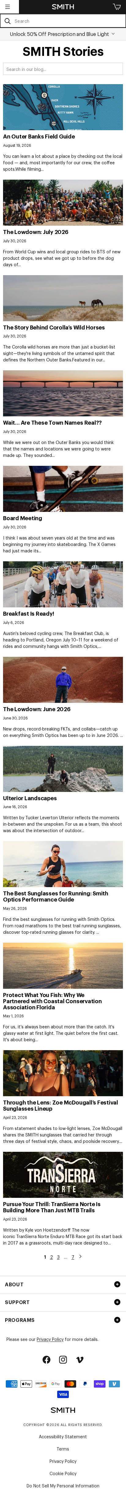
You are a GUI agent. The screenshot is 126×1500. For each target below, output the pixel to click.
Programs (20, 1319)
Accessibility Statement (63, 1436)
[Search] (7, 21)
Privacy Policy (50, 1339)
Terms (63, 1448)
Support (17, 1302)
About (14, 1284)
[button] (7, 7)
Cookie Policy (63, 1473)
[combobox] (63, 21)
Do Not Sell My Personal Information (63, 1485)
